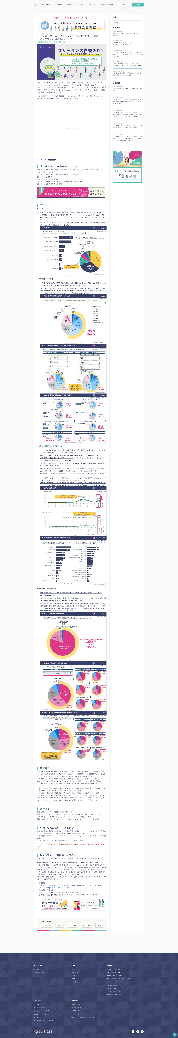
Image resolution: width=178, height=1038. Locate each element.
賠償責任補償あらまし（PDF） (115, 975)
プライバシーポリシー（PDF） (115, 991)
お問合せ (110, 4)
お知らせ (99, 925)
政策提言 (41, 42)
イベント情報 (72, 925)
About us (38, 965)
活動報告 (60, 925)
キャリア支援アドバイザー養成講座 (43, 1020)
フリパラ (75, 4)
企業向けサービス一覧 (40, 1014)
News (72, 965)
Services (37, 1000)
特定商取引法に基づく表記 (114, 994)
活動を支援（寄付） (39, 972)
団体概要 (69, 4)
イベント (72, 975)
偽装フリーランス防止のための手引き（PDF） (83, 1017)
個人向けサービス (46, 4)
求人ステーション (39, 1017)
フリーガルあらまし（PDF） (114, 985)
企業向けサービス (59, 4)
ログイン (124, 4)
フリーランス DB (90, 4)
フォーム (47, 859)
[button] (175, 1035)
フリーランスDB (38, 1004)
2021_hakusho (42, 159)
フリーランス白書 (101, 4)
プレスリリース (46, 925)
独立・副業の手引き (75, 1007)
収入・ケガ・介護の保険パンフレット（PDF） (119, 978)
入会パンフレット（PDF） (114, 972)
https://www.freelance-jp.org (58, 888)
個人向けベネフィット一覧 (41, 1007)
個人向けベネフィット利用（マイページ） (45, 1011)
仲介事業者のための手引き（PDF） (80, 1014)
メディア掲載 (86, 925)
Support (110, 965)
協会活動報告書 (74, 1011)
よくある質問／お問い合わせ (114, 969)
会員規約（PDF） (111, 988)
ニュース (82, 4)
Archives (74, 1000)
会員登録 (137, 4)
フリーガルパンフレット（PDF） (116, 982)
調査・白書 (62, 42)
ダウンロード (52, 159)
